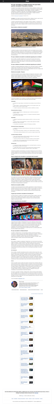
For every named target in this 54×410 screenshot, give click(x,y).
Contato (22, 287)
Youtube (41, 398)
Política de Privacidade (21, 398)
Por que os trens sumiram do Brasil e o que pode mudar (24, 322)
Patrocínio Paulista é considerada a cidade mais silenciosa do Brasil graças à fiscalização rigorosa (25, 364)
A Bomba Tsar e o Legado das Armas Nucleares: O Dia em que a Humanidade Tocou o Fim (25, 340)
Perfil (20, 287)
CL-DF (23, 278)
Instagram (25, 287)
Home (32, 293)
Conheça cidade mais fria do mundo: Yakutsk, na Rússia (24, 359)
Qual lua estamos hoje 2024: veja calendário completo (24, 382)
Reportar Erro (36, 293)
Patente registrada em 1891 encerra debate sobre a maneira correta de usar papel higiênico (25, 327)
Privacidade (39, 293)
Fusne (22, 395)
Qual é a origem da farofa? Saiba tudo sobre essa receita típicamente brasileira (25, 304)
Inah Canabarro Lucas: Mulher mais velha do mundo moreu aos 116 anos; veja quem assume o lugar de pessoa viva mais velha (25, 352)
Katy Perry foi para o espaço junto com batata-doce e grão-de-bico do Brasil (25, 345)
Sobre (33, 293)
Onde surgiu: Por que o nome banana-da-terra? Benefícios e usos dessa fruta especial (24, 316)
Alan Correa (16, 15)
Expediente (15, 398)
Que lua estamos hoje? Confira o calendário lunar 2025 (25, 377)
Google (33, 398)
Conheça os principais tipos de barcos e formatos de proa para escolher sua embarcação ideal (24, 334)
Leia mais (36, 392)
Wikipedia (20, 278)
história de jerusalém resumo (23, 289)
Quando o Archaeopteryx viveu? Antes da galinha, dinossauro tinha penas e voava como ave (24, 310)
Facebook (30, 398)
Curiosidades (20, 15)
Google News (37, 398)
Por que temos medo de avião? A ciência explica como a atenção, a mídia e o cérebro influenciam (25, 298)
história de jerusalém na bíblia (15, 289)
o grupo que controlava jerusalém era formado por (33, 289)
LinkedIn (29, 287)
